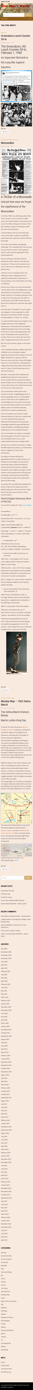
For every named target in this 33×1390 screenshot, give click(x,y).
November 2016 (6, 1127)
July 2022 (4, 975)
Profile (3, 1324)
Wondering (4, 1350)
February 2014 (5, 1217)
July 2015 (4, 1166)
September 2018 (6, 1072)
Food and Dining (6, 1272)
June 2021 (4, 988)
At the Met (4, 1262)
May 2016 (4, 1143)
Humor (3, 1285)
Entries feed (5, 1365)
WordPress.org (6, 1372)
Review (3, 1327)
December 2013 (6, 1224)
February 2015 (5, 1182)
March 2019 (5, 1052)
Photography (5, 1321)
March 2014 (5, 1214)
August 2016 (5, 1133)
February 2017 (5, 1120)
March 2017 (5, 1117)
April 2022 (4, 981)
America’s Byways (7, 830)
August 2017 (5, 1101)
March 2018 (5, 1085)
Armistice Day (5, 894)
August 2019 (5, 1039)
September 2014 (6, 1198)
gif (2, 1275)
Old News (4, 1311)
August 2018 (5, 1075)
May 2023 (4, 965)
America (3, 1253)
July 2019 (4, 1043)
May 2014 (4, 1208)
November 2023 (6, 958)
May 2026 (4, 949)
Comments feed (6, 1369)
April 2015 (4, 1175)
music (3, 1298)
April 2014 (4, 1211)
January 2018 (5, 1091)
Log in (3, 1362)
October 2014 (5, 1195)
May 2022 (4, 978)
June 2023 (4, 962)
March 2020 (5, 1023)
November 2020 (6, 1010)
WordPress (4, 1387)
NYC (2, 1304)
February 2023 (5, 971)
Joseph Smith (5, 919)
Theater (3, 1337)
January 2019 (5, 1059)
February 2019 (5, 1055)
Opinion (3, 1314)
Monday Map (11, 698)
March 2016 (5, 1149)
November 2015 (6, 1162)
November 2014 (6, 1191)
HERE (22, 858)
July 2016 (4, 1136)
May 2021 (4, 991)
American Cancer (6, 897)
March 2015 (5, 1178)
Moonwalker (7, 143)
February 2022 (5, 984)
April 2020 (4, 1020)
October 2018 (5, 1068)
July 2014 (4, 1201)
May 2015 (4, 1172)
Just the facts (5, 1291)
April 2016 (4, 1146)
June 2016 (4, 1140)
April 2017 (4, 1114)
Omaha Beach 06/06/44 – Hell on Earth (13, 904)
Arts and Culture (6, 140)
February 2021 (5, 1000)
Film (2, 1269)
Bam (11, 1387)
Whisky (3, 1346)
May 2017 (4, 1111)
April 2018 (4, 1081)
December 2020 (6, 1007)
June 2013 (4, 1234)
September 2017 (6, 1098)
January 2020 (5, 1026)
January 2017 (5, 1123)
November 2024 (6, 955)
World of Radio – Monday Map (20, 916)
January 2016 (5, 1156)
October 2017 (5, 1094)
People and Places (7, 1317)
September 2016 (6, 1130)
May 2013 (4, 1237)
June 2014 (4, 1204)
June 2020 (4, 1013)
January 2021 (5, 1004)
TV (2, 1340)
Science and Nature (7, 1330)
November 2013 (6, 1227)
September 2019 (6, 1036)
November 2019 (6, 1030)
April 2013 (4, 1240)
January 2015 (5, 1185)
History (3, 32)
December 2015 (6, 1159)
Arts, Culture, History (13, 931)
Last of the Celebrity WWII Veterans (12, 900)
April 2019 (4, 1049)
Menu (6, 19)
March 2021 (5, 997)
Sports (3, 1334)
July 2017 (4, 1104)
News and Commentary (8, 1301)
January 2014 (5, 1221)
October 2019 (5, 1033)
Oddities (4, 1308)
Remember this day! (7, 891)
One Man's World (15, 5)
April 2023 (4, 968)
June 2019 (4, 1046)
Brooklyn (4, 1266)
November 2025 (6, 952)
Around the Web (6, 1256)
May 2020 (4, 1017)
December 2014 (6, 1188)
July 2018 (4, 1078)
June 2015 (4, 1169)
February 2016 (5, 1153)
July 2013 (4, 1230)
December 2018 (6, 1062)
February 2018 (5, 1088)
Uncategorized (6, 1343)
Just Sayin (4, 1288)
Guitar (3, 1278)
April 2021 (4, 994)
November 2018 (6, 1065)
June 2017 (4, 1107)
